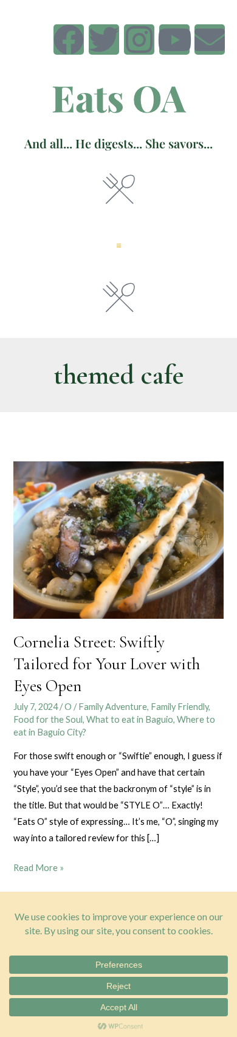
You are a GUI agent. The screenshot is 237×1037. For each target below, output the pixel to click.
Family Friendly (179, 706)
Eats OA (119, 97)
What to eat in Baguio (129, 719)
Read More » (38, 866)
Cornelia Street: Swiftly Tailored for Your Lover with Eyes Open (106, 663)
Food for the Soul (48, 719)
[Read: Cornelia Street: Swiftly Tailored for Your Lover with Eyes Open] (118, 539)
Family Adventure (112, 706)
